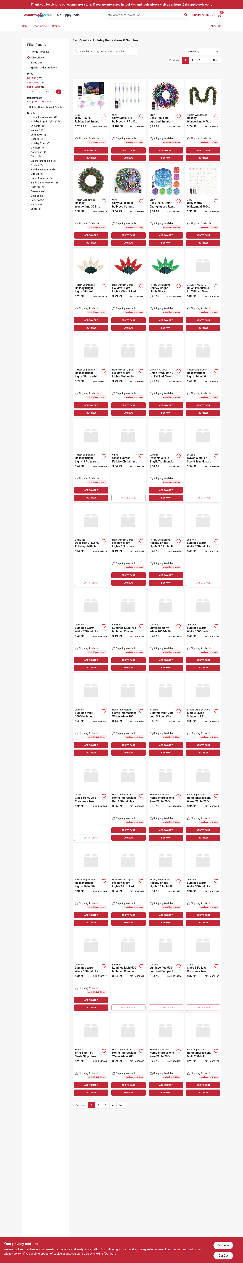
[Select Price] (58, 92)
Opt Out (223, 1255)
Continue (223, 1245)
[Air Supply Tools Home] (38, 15)
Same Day (36, 62)
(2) (37, 165)
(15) (45, 121)
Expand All (47, 101)
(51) (44, 117)
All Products (37, 57)
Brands (56, 26)
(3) (36, 156)
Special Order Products (44, 67)
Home (25, 26)
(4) (38, 152)
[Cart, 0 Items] (219, 15)
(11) (38, 134)
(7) (37, 138)
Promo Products (40, 52)
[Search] (186, 15)
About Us (216, 26)
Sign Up (210, 15)
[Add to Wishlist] (104, 116)
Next (215, 60)
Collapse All (33, 101)
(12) (38, 125)
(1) (38, 187)
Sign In (196, 15)
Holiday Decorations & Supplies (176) (50, 107)
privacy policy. (13, 1253)
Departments (39, 26)
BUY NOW (91, 158)
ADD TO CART (91, 150)
